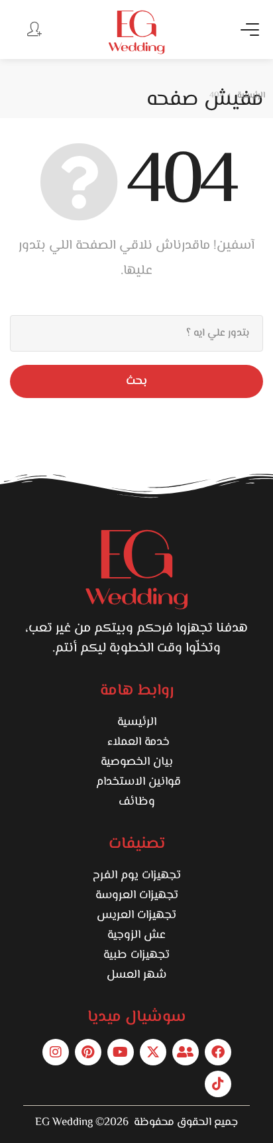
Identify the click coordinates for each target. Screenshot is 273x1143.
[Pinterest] (88, 1052)
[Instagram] (55, 1052)
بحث (136, 381)
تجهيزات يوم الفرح (137, 875)
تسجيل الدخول (33, 28)
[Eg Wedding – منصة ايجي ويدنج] (136, 32)
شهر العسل (136, 975)
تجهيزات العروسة (136, 895)
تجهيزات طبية (136, 955)
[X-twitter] (153, 1052)
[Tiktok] (218, 1084)
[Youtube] (120, 1052)
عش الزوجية (136, 935)
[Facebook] (218, 1052)
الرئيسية (136, 722)
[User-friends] (185, 1052)
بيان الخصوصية (137, 762)
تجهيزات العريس (136, 915)
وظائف (137, 802)
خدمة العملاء (137, 742)
